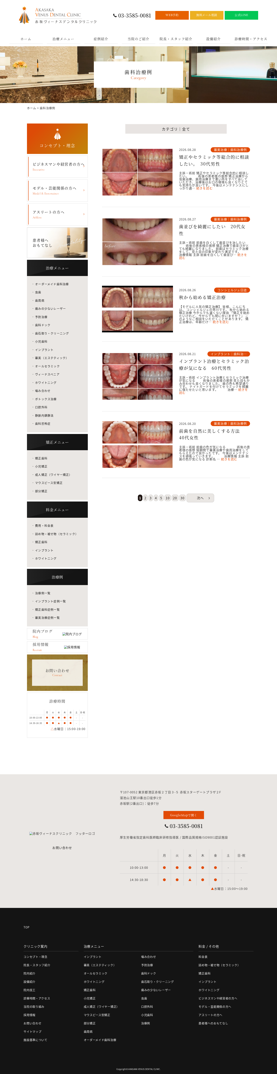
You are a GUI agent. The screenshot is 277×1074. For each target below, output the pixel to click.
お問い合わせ (62, 847)
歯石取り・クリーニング (52, 333)
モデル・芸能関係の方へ (55, 190)
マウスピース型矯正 (49, 483)
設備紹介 (213, 39)
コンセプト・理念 (35, 957)
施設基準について (35, 1040)
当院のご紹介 (138, 39)
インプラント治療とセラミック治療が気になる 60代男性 (214, 364)
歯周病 (39, 300)
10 (168, 497)
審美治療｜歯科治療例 (230, 149)
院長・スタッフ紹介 (176, 39)
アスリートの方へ (48, 214)
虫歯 (38, 292)
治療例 (145, 1023)
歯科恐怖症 (42, 423)
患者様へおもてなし (43, 242)
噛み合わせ (42, 391)
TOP (26, 927)
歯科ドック (42, 325)
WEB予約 (172, 15)
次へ (200, 497)
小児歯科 (41, 341)
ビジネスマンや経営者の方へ (59, 166)
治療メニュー (63, 39)
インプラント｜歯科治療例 (229, 354)
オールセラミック (47, 366)
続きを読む (204, 188)
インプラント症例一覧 (50, 601)
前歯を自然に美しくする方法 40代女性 (212, 434)
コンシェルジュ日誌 (232, 290)
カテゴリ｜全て (176, 129)
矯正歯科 (41, 458)
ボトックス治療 (46, 399)
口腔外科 (41, 407)
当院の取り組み (34, 1006)
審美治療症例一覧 (47, 617)
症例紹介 (101, 39)
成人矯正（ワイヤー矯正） (53, 475)
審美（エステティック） (52, 358)
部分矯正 (41, 491)
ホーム (25, 39)
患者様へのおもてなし (213, 1023)
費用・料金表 (44, 525)
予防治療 (41, 317)
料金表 (203, 957)
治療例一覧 (42, 593)
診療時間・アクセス (251, 39)
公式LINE (241, 15)
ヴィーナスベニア (47, 374)
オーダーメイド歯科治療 (52, 284)
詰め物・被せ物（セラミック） (56, 534)
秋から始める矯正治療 (205, 297)
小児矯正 (41, 466)
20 (175, 497)
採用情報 (29, 1015)
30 (182, 497)
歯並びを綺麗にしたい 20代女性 (212, 229)
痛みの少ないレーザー (50, 308)
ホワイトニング (46, 382)
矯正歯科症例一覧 (47, 609)
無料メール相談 (206, 15)
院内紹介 (29, 973)
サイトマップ (32, 1031)
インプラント (44, 350)
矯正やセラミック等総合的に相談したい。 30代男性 (214, 160)
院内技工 (29, 990)
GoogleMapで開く (183, 815)
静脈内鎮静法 (44, 415)
